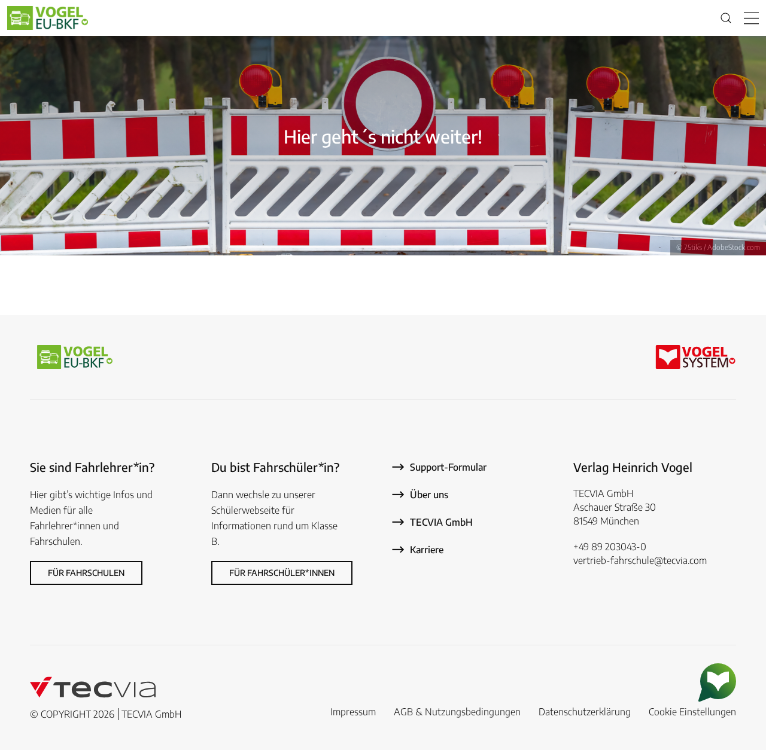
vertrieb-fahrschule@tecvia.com (640, 560)
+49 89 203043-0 (609, 547)
